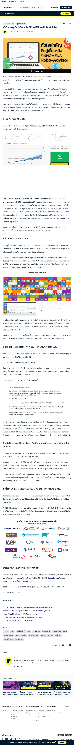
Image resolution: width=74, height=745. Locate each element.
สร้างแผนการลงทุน (27, 581)
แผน (68, 104)
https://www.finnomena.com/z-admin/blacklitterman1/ (22, 617)
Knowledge (36, 631)
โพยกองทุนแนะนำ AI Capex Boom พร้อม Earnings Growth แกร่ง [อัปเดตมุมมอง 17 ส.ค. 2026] (28, 693)
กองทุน (42, 635)
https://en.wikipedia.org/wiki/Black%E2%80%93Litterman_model (26, 610)
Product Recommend (60, 631)
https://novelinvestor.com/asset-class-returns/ (20, 620)
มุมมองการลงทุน (21, 23)
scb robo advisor (21, 635)
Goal (28, 631)
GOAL (5, 107)
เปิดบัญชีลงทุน (53, 578)
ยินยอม (62, 742)
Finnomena (18, 658)
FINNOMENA (20, 631)
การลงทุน (50, 635)
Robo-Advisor (8, 635)
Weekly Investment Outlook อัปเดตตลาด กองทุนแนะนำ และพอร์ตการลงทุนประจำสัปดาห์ (45, 693)
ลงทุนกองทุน (19, 639)
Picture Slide (46, 631)
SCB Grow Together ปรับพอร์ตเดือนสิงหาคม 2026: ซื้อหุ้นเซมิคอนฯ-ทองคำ (10, 693)
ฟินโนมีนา (58, 635)
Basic (12, 631)
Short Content (33, 635)
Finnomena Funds (9, 23)
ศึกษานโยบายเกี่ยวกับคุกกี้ (49, 742)
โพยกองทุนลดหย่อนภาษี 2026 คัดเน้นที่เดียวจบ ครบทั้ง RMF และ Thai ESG (62, 693)
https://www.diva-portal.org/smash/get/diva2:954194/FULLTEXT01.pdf (28, 607)
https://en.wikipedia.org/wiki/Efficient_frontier (20, 614)
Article (6, 631)
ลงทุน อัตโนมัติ (8, 639)
